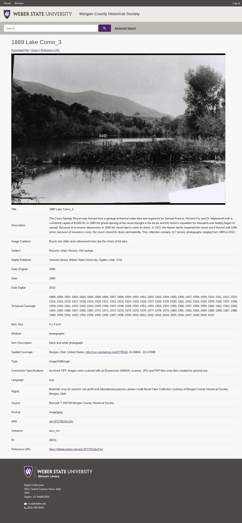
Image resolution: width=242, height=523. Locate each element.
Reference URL (50, 50)
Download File (20, 50)
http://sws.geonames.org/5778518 (106, 352)
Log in (236, 3)
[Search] (104, 28)
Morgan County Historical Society (109, 14)
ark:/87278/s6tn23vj (61, 421)
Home (7, 3)
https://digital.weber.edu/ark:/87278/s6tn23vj (76, 449)
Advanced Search (125, 28)
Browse (19, 3)
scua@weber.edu (36, 503)
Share (34, 50)
